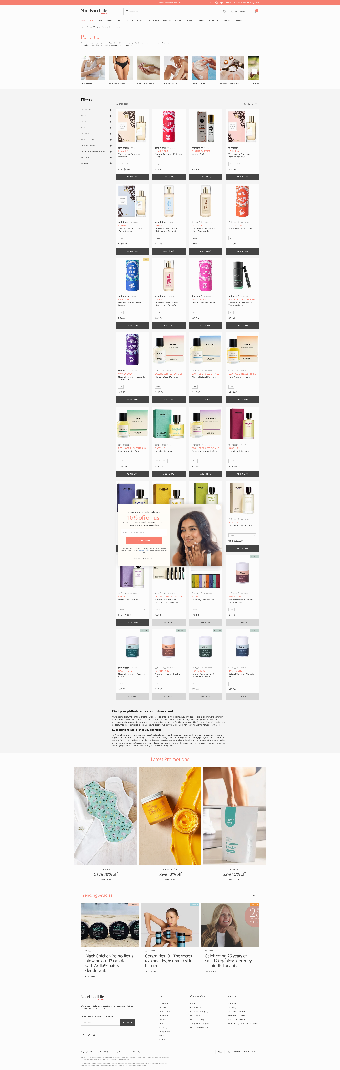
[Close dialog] (218, 507)
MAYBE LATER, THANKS (144, 558)
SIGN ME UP (144, 540)
